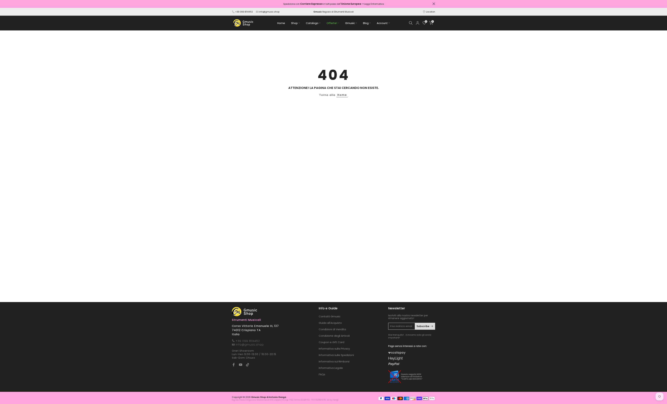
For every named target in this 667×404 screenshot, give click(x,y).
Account (382, 23)
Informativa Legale (331, 368)
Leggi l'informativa (374, 3)
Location (430, 11)
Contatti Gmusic (329, 316)
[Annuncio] (333, 4)
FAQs (322, 374)
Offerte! (332, 23)
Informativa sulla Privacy (334, 348)
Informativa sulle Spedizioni (336, 355)
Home (281, 23)
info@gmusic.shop (269, 11)
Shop (294, 23)
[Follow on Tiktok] (247, 364)
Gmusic (350, 23)
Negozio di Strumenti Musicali (333, 11)
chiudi (233, 3)
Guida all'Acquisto (330, 323)
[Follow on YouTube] (240, 364)
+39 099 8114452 (244, 11)
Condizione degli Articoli (334, 336)
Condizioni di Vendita (332, 329)
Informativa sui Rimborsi (334, 361)
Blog (366, 23)
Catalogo (312, 23)
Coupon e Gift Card (331, 342)
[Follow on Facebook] (233, 364)
